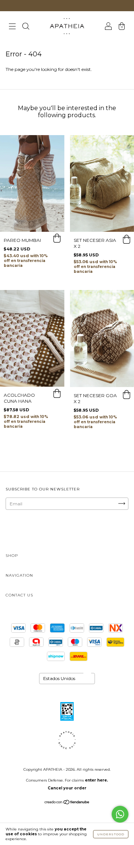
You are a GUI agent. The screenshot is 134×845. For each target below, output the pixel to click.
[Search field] (25, 27)
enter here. (96, 780)
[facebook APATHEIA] (53, 531)
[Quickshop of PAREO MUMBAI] (57, 239)
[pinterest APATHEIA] (99, 531)
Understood (110, 834)
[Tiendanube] (67, 803)
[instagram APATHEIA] (30, 531)
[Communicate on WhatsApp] (120, 814)
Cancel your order (67, 788)
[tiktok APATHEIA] (76, 531)
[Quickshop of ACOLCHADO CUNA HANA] (57, 394)
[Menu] (12, 27)
